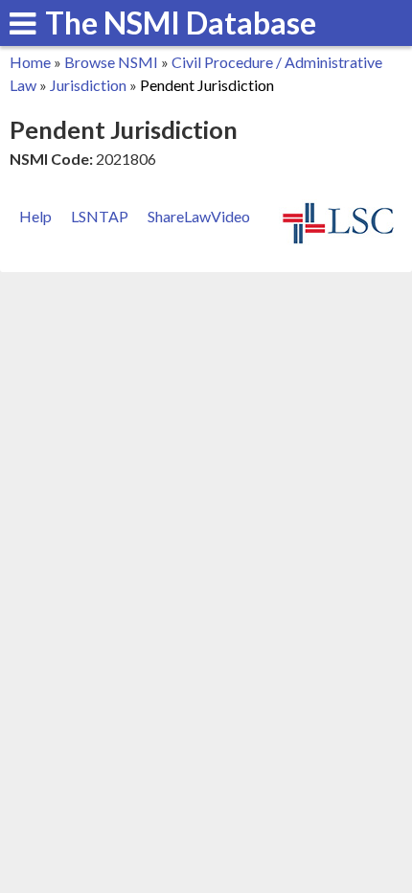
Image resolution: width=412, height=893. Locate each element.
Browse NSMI (111, 62)
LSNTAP (99, 216)
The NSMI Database (180, 22)
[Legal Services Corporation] (338, 241)
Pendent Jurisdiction (207, 85)
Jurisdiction (88, 85)
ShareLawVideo (199, 216)
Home (30, 62)
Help (35, 216)
